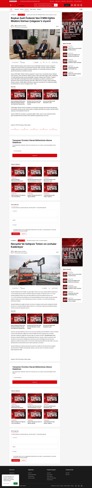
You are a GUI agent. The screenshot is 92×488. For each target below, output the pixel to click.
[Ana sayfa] (11, 9)
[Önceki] (18, 1)
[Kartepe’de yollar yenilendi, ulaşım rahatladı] (72, 61)
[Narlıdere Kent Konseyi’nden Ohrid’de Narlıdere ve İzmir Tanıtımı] (34, 97)
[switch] (81, 9)
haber (15, 25)
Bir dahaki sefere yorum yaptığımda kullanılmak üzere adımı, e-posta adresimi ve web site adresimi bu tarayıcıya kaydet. (34, 230)
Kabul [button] (16, 483)
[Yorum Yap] (44, 62)
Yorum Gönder (15, 233)
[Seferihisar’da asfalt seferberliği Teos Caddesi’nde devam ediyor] (72, 67)
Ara (56, 5)
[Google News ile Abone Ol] (15, 62)
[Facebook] (76, 486)
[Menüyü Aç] (10, 5)
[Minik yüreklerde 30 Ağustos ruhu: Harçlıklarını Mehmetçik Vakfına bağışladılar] (18, 190)
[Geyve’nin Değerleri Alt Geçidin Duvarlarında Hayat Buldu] (72, 55)
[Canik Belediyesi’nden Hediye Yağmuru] (51, 190)
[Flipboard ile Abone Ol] (22, 62)
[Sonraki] (19, 1)
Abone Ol (67, 5)
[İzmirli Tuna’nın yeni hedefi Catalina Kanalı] (72, 48)
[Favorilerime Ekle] (41, 62)
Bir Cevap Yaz (15, 204)
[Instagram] (82, 486)
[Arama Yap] (72, 5)
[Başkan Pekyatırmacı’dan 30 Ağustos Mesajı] (35, 190)
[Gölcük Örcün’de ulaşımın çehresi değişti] (72, 74)
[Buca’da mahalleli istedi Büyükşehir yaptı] (51, 97)
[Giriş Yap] (78, 5)
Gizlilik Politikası (6, 483)
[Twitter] (79, 486)
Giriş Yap (24, 233)
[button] (75, 5)
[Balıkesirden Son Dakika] (20, 5)
